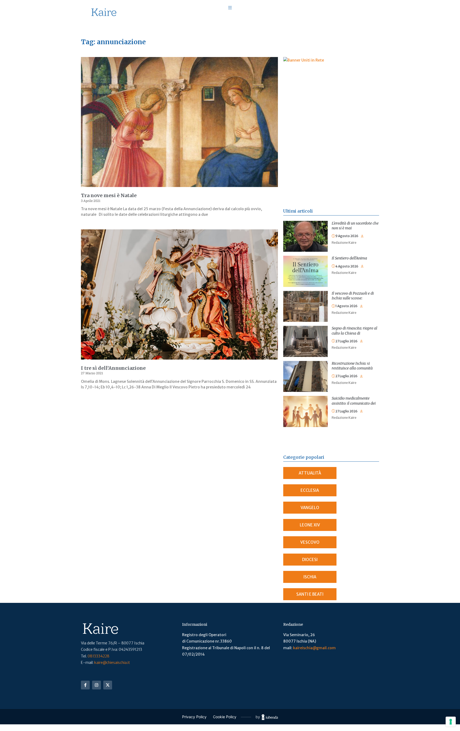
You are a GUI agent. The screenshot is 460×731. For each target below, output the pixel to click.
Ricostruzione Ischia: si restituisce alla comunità (352, 366)
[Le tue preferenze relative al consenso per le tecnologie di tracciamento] (451, 722)
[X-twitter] (107, 685)
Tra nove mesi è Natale (109, 195)
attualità (310, 473)
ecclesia (310, 490)
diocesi (310, 559)
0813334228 (98, 656)
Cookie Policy (224, 716)
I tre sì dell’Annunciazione (113, 368)
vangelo (310, 507)
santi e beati (309, 594)
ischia (309, 576)
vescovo (309, 542)
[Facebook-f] (85, 685)
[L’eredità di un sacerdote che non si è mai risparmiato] (305, 224)
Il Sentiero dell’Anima (349, 258)
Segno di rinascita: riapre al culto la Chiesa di (354, 330)
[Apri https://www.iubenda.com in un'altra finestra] (270, 717)
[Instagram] (96, 685)
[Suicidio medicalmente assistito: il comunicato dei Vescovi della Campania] (305, 399)
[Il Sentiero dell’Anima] (305, 259)
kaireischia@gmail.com (314, 647)
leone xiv (310, 524)
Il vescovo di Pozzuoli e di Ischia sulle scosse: (353, 295)
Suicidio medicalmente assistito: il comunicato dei (354, 400)
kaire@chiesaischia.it (112, 662)
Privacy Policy (194, 716)
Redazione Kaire (344, 243)
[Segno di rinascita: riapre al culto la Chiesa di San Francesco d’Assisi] (305, 329)
